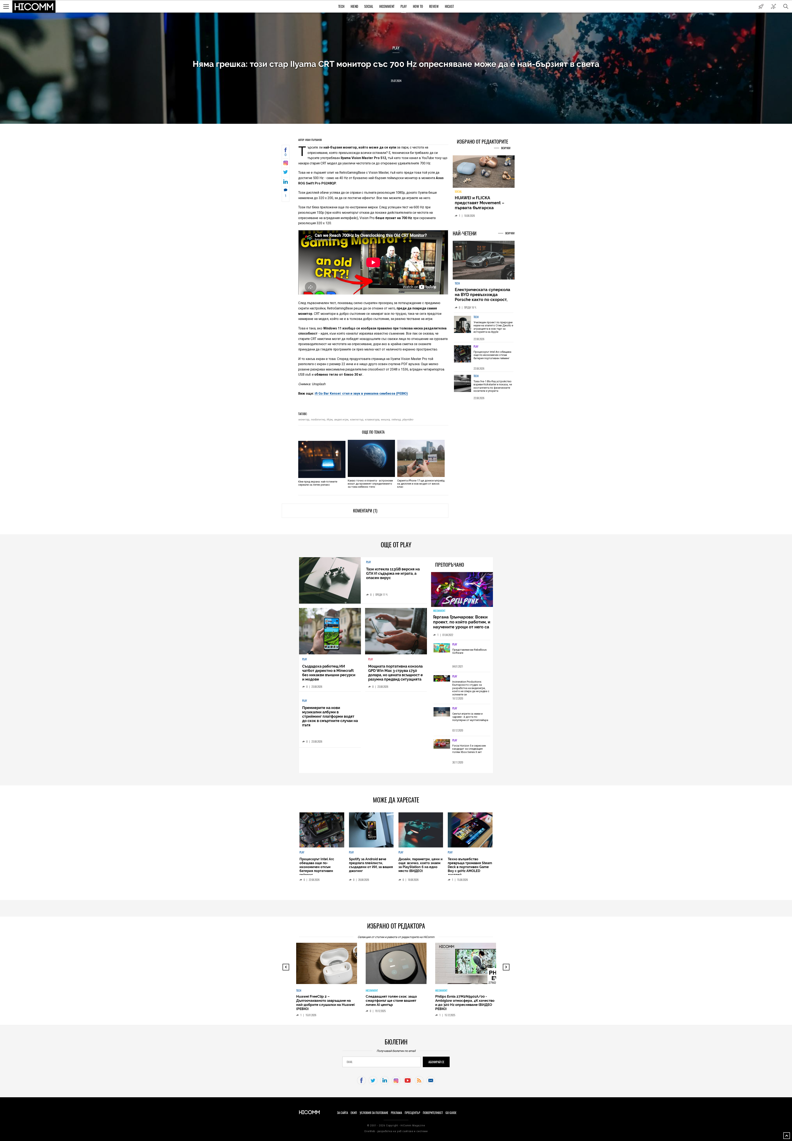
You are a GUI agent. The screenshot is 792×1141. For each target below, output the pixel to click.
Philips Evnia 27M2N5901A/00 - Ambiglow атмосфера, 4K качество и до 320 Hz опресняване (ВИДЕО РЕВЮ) (395, 1002)
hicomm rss (419, 1080)
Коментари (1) (365, 510)
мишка (385, 419)
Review (434, 6)
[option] (484, 329)
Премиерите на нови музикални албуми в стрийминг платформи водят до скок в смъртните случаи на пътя (330, 716)
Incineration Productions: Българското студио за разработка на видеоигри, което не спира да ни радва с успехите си (470, 688)
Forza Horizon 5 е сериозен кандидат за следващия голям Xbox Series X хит (469, 749)
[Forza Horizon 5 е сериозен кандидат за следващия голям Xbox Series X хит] (442, 744)
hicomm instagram (396, 1080)
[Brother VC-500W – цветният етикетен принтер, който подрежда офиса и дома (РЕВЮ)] (469, 965)
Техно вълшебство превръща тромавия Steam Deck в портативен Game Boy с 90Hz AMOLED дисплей (470, 867)
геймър (396, 419)
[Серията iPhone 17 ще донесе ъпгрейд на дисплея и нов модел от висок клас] (420, 458)
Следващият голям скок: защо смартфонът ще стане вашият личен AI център (321, 1000)
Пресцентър (412, 1113)
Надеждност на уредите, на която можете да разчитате (483, 203)
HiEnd (354, 6)
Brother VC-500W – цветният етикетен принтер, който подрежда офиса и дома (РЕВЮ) (462, 1000)
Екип (354, 1113)
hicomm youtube (407, 1080)
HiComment (386, 6)
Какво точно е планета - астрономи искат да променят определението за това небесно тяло (370, 483)
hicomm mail (430, 1080)
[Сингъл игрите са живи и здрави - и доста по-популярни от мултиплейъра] (442, 712)
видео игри (341, 419)
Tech (341, 6)
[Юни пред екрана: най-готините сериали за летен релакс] (321, 459)
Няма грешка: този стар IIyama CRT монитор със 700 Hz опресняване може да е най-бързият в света (396, 64)
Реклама (396, 1113)
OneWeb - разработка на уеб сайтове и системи (396, 1131)
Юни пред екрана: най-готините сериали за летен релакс (317, 483)
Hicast (449, 6)
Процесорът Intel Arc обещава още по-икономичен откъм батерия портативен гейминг (492, 357)
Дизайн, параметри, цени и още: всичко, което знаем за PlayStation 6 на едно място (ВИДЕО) (420, 865)
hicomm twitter (373, 1080)
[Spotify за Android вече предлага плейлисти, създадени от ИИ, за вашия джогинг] (371, 829)
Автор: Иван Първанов (310, 140)
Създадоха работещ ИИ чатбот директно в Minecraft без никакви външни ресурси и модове (328, 672)
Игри (329, 419)
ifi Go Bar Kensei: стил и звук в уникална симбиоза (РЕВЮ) (361, 393)
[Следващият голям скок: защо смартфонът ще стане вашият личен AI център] (330, 965)
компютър (356, 419)
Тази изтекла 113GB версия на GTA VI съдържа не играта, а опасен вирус (393, 573)
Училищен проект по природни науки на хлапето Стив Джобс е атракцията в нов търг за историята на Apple (493, 329)
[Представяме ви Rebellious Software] (442, 648)
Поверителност (433, 1113)
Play (404, 6)
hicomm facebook (361, 1080)
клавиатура (372, 419)
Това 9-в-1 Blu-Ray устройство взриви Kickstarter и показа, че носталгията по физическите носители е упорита (493, 388)
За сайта (342, 1113)
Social (368, 6)
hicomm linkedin (384, 1080)
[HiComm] (34, 6)
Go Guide (451, 1113)
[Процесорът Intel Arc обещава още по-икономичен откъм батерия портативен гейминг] (462, 356)
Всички (505, 148)
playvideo (407, 419)
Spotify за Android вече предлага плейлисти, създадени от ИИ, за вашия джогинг (371, 865)
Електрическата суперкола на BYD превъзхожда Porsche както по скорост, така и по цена (482, 299)
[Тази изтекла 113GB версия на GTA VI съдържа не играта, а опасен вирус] (330, 580)
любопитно (318, 419)
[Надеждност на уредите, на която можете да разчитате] (484, 173)
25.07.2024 (396, 81)
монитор (303, 419)
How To (418, 6)
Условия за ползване (374, 1113)
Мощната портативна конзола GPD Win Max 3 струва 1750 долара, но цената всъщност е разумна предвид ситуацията (395, 672)
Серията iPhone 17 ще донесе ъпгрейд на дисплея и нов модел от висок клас (420, 483)
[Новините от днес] (761, 6)
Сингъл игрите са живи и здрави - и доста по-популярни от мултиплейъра (470, 717)
